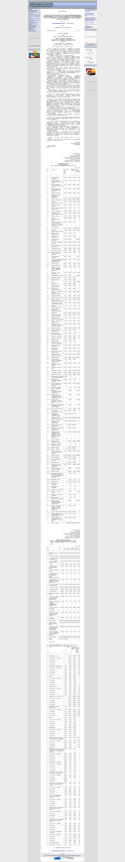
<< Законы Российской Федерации (58, 23)
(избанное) (87, 14)
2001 (86, 20)
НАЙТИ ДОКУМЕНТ (62, 11)
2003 (93, 19)
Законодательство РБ (33, 10)
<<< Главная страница (70, 23)
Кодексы (30, 23)
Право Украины (32, 26)
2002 (95, 19)
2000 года (91, 20)
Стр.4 (69, 27)
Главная (30, 9)
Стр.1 (60, 27)
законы (89, 13)
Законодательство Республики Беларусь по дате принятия (90, 18)
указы (92, 13)
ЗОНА (87, 24)
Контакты (31, 28)
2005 (90, 19)
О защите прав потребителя (89, 22)
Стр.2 (63, 27)
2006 (88, 19)
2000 (88, 20)
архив (86, 15)
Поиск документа (32, 30)
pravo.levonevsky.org (72, 855)
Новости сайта (32, 29)
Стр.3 (66, 27)
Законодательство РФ (33, 25)
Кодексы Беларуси (32, 11)
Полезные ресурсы (32, 27)
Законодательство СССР (32, 21)
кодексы (86, 13)
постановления (91, 14)
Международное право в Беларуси (34, 20)
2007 (86, 19)
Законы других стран (33, 22)
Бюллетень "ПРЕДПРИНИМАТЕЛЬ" (89, 26)
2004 (92, 19)
